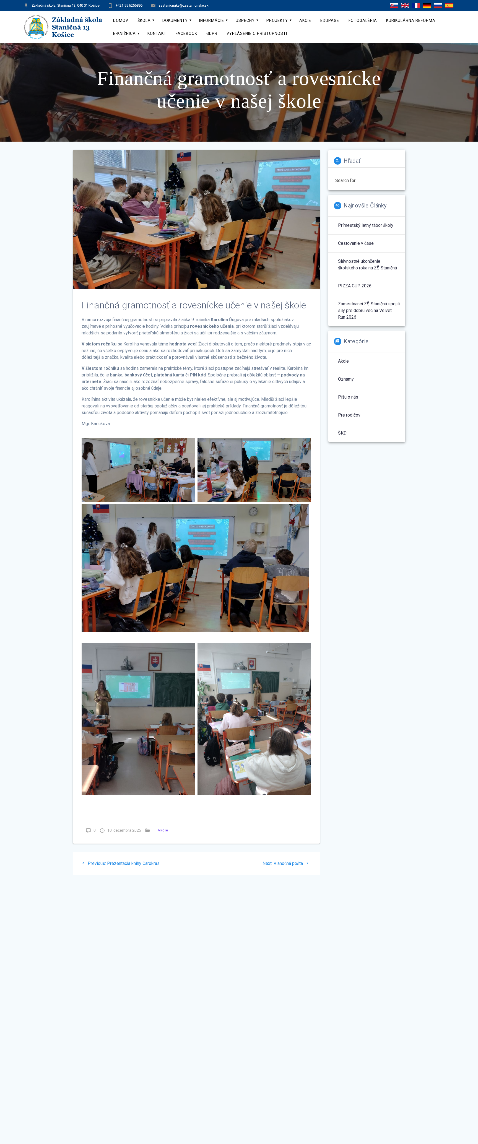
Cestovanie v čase (356, 243)
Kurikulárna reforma (410, 20)
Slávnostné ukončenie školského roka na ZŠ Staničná (367, 265)
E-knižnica (124, 33)
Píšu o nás (348, 397)
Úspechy (245, 20)
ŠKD (342, 433)
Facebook (186, 33)
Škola (144, 20)
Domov (120, 20)
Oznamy (346, 379)
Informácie (211, 20)
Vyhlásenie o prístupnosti (257, 33)
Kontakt (157, 33)
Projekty (277, 20)
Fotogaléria (363, 20)
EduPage (329, 20)
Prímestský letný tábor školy (365, 225)
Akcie (305, 20)
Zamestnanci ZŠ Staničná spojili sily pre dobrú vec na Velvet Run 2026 (369, 310)
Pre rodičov (349, 415)
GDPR (211, 33)
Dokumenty (175, 20)
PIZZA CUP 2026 (355, 285)
